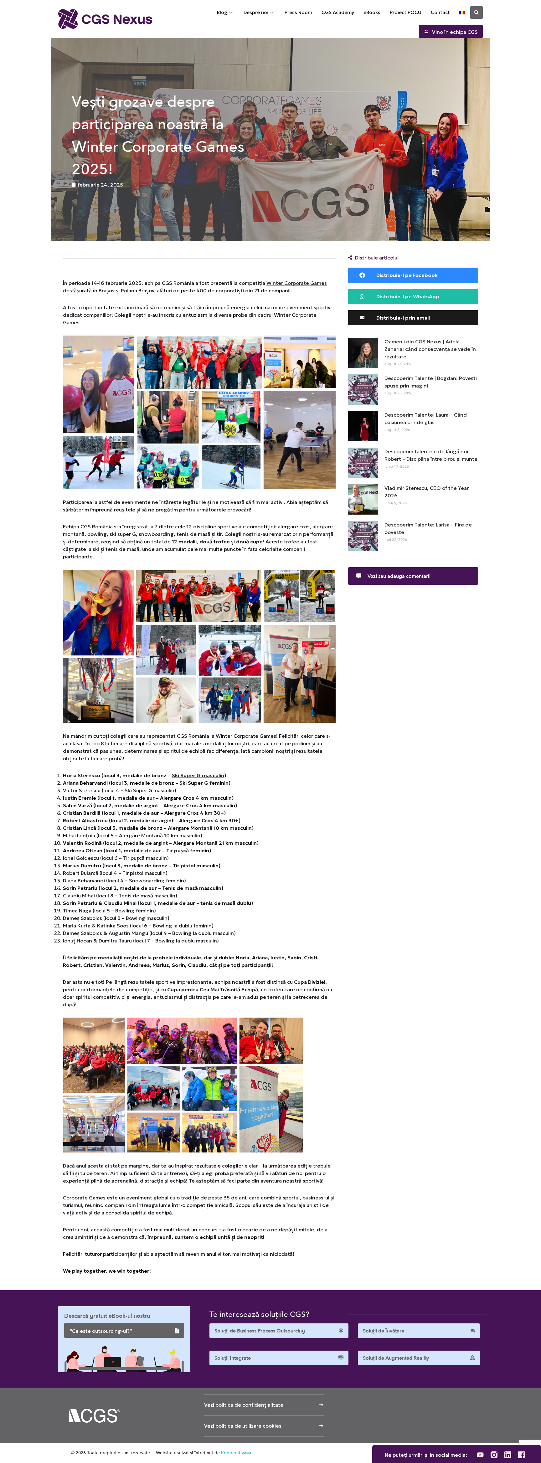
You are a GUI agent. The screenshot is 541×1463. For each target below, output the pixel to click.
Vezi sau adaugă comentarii (399, 576)
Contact (440, 12)
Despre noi (256, 12)
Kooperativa (233, 1453)
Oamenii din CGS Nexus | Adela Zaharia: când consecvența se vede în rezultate (430, 349)
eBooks (371, 12)
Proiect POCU (405, 12)
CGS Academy (338, 12)
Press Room (298, 12)
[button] (476, 12)
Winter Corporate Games (296, 283)
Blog (222, 12)
